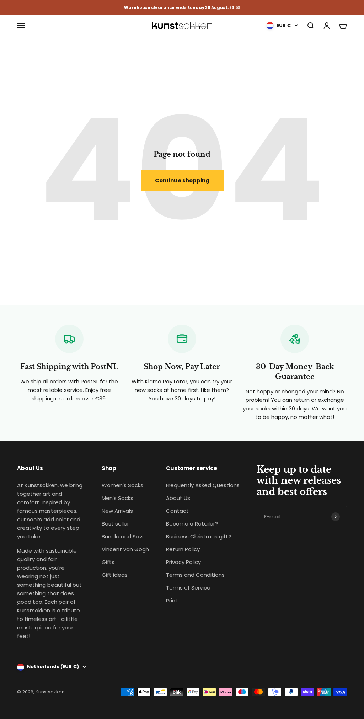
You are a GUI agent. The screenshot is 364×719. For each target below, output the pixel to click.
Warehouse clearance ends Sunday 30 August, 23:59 (182, 7)
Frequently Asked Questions (203, 485)
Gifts (108, 562)
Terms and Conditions (195, 575)
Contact (177, 511)
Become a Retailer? (192, 523)
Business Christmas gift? (198, 536)
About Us (178, 498)
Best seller (115, 523)
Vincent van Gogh (125, 549)
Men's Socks (117, 498)
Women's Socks (122, 485)
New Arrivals (117, 511)
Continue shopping (182, 180)
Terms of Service (188, 587)
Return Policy (183, 549)
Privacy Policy (183, 562)
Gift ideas (115, 575)
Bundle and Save (124, 536)
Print (172, 600)
